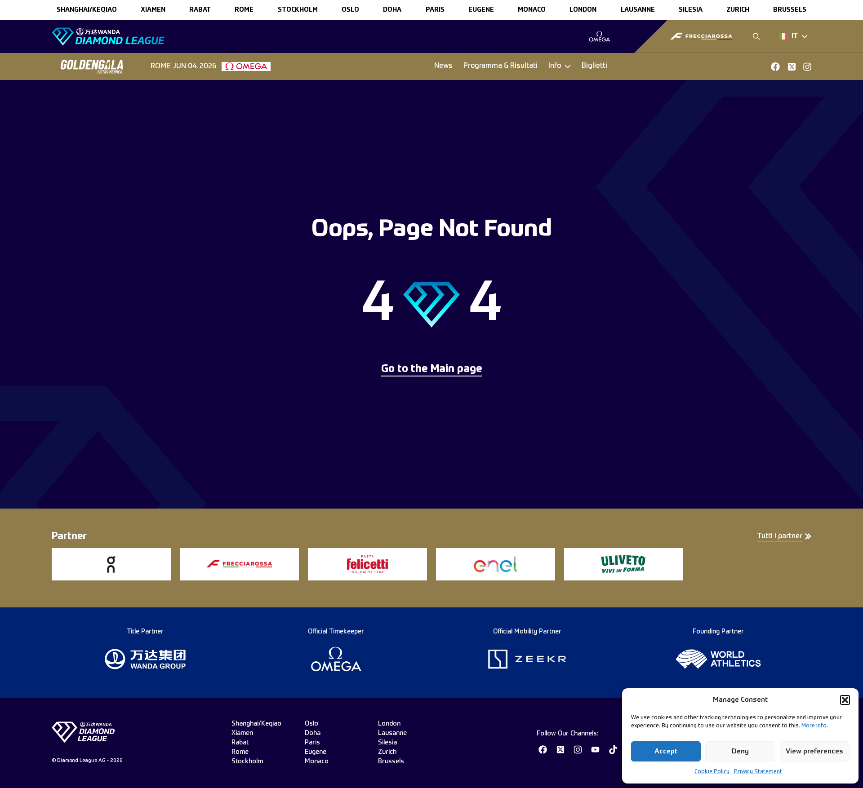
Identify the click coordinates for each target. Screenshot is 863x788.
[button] (845, 699)
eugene (481, 10)
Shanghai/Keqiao (87, 10)
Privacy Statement (758, 772)
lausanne (638, 10)
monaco (532, 10)
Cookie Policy (712, 772)
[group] (599, 36)
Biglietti (594, 66)
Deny (740, 751)
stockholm (298, 10)
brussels (789, 10)
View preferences (814, 751)
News (443, 66)
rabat (200, 10)
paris (435, 10)
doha (392, 10)
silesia (691, 10)
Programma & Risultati (500, 66)
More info (814, 726)
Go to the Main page (431, 369)
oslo (350, 10)
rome (244, 10)
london (582, 10)
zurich (737, 10)
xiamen (153, 10)
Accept (665, 751)
